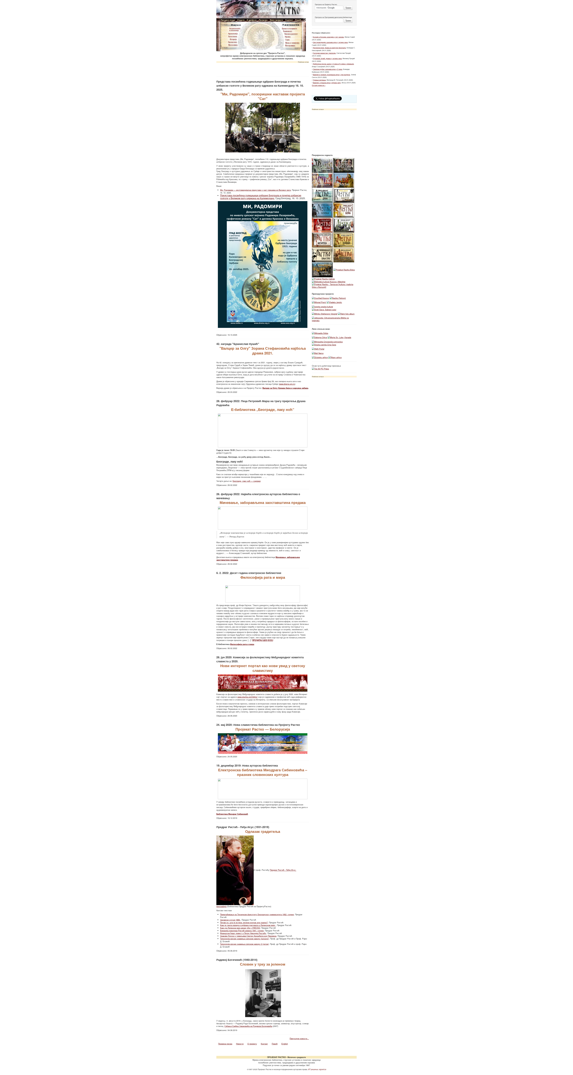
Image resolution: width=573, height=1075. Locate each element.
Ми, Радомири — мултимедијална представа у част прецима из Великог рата (255, 190)
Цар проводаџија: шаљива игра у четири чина (330, 42)
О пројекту (252, 1043)
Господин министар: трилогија (324, 53)
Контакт (264, 1043)
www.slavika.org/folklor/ (247, 696)
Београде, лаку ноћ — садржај (247, 481)
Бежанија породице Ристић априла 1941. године (242, 930)
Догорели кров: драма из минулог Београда (329, 47)
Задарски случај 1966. (230, 919)
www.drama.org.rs (287, 384)
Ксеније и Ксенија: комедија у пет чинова (328, 37)
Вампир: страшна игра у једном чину (327, 82)
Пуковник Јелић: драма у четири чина (327, 58)
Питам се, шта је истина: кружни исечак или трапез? (244, 922)
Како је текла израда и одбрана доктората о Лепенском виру (248, 925)
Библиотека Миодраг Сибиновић (232, 814)
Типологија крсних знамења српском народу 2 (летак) (244, 944)
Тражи (348, 7)
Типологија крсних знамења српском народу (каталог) (244, 938)
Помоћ (275, 1043)
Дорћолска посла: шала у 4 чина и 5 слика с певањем (333, 64)
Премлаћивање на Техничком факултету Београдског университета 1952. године (257, 914)
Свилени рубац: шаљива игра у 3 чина (327, 69)
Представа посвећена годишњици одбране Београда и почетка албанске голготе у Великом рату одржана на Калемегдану (260, 197)
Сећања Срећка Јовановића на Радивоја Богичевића (248, 1026)
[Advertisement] (263, 68)
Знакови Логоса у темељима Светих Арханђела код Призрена (248, 936)
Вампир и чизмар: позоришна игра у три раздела (331, 74)
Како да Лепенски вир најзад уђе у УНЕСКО (240, 927)
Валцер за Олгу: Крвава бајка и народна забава (285, 388)
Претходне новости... (299, 1038)
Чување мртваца (319, 80)
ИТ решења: (317, 1069)
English (284, 1043)
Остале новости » (318, 85)
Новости (240, 1043)
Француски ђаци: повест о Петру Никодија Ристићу (243, 933)
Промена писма (225, 1043)
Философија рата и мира (242, 644)
